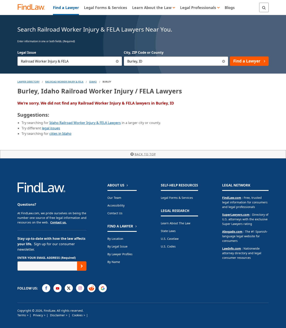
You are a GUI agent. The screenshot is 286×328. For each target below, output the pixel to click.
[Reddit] (91, 288)
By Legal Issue (117, 246)
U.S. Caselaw (170, 239)
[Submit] (81, 266)
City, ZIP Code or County (144, 52)
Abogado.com (232, 232)
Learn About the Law (175, 223)
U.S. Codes (168, 246)
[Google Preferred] (103, 288)
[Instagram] (80, 288)
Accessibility (116, 205)
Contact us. (58, 222)
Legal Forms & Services (177, 198)
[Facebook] (46, 288)
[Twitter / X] (69, 288)
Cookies (78, 315)
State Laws (168, 231)
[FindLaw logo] (33, 7)
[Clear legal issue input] (117, 61)
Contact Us (114, 213)
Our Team (114, 198)
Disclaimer (58, 315)
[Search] (264, 7)
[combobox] (69, 61)
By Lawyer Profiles (120, 254)
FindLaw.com (231, 198)
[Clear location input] (223, 61)
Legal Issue (26, 52)
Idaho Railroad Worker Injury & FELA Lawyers (85, 122)
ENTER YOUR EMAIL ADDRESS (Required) (46, 258)
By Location (115, 239)
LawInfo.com (231, 248)
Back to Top (145, 154)
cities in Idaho (60, 133)
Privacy (38, 315)
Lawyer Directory (28, 81)
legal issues (51, 128)
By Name (113, 262)
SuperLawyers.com (236, 215)
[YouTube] (57, 288)
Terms (22, 315)
